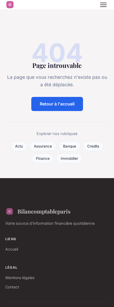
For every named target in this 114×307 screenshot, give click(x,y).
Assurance (43, 146)
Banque (69, 146)
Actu (19, 146)
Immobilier (69, 158)
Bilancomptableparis (44, 211)
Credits (93, 146)
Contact (12, 287)
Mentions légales (19, 277)
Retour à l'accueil (57, 104)
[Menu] (103, 5)
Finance (43, 158)
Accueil (11, 249)
